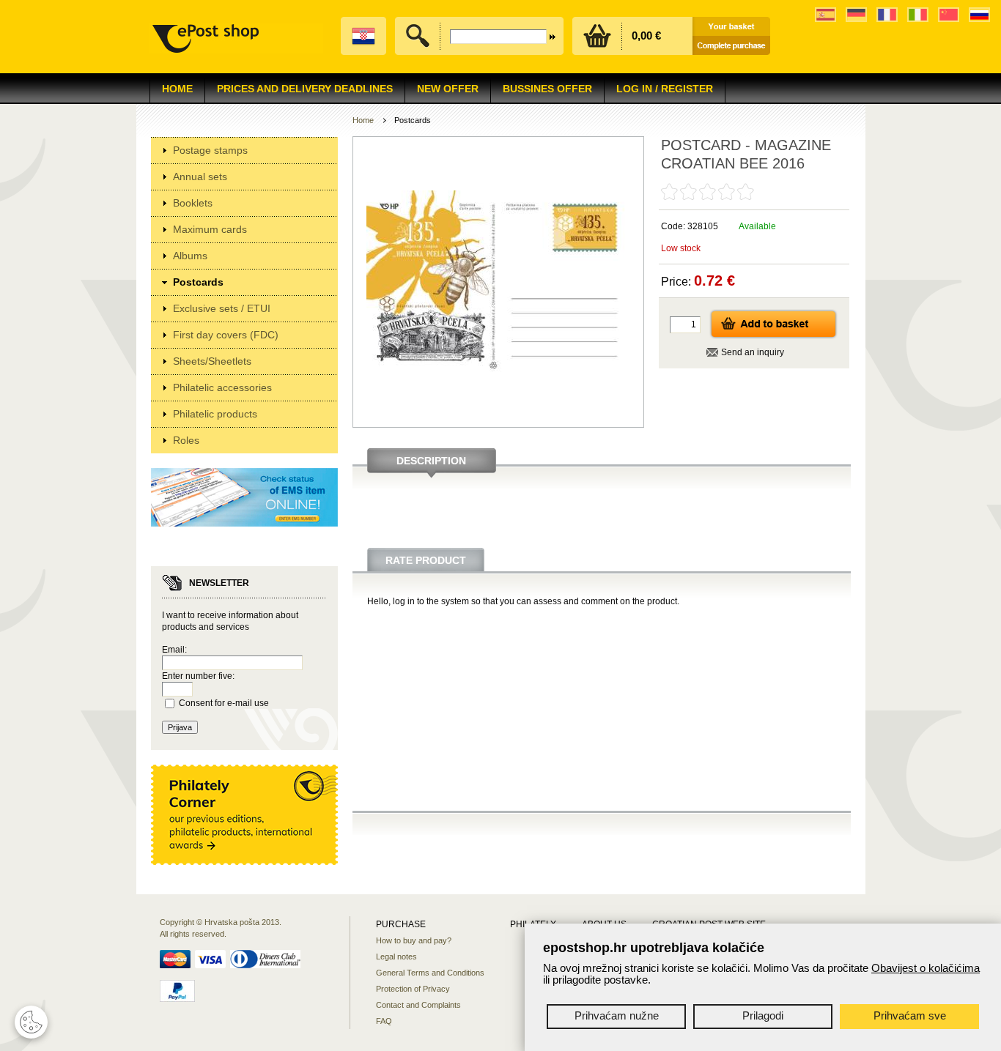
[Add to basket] (773, 336)
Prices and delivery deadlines (305, 88)
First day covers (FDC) (225, 335)
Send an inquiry (752, 352)
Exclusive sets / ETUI (221, 308)
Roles (186, 440)
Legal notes (396, 956)
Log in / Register (664, 88)
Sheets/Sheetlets (212, 361)
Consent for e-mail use (224, 703)
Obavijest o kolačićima (925, 968)
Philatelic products (215, 414)
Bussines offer (547, 88)
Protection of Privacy (413, 988)
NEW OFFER (448, 88)
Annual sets (200, 176)
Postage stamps (210, 150)
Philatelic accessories (222, 387)
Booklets (193, 203)
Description (431, 461)
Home (177, 88)
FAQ (384, 1021)
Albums (190, 255)
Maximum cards (210, 229)
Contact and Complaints (418, 1004)
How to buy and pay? (413, 940)
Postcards (198, 282)
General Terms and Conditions (430, 972)
